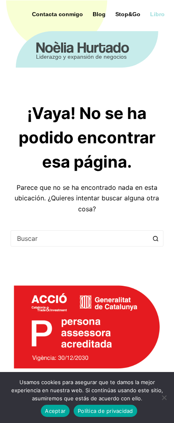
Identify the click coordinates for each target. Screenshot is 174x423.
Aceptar (55, 411)
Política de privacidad (105, 411)
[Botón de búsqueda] (155, 238)
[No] (164, 397)
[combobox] (79, 238)
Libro (157, 14)
